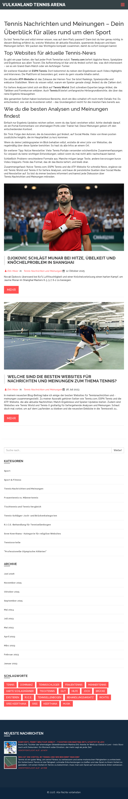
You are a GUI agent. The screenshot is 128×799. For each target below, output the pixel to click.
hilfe (75, 691)
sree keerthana (16, 703)
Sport (7, 471)
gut (63, 691)
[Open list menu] (123, 4)
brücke (100, 691)
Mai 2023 (9, 627)
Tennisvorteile (12, 542)
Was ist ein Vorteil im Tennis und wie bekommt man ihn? (49, 757)
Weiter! (118, 450)
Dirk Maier (12, 271)
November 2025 (13, 583)
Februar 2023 (11, 654)
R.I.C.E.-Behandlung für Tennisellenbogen (27, 524)
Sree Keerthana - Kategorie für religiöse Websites (32, 533)
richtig (104, 697)
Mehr (11, 289)
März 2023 (9, 645)
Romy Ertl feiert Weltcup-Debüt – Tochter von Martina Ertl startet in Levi (61, 742)
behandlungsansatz (80, 697)
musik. (67, 703)
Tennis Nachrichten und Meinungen (43, 271)
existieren (12, 697)
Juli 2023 (9, 618)
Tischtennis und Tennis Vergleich (22, 506)
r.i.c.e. (28, 697)
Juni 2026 (9, 574)
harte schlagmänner (20, 691)
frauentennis (73, 684)
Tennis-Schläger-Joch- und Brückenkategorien (30, 515)
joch (87, 691)
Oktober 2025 (11, 592)
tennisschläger (49, 684)
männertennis (97, 684)
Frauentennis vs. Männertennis (21, 497)
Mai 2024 (9, 609)
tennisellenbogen (49, 697)
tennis (10, 684)
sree (35, 703)
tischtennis (47, 691)
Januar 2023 (10, 663)
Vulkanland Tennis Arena (33, 4)
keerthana (50, 703)
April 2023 (9, 636)
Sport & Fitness (12, 480)
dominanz (26, 684)
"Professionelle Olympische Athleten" (25, 551)
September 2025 (13, 600)
